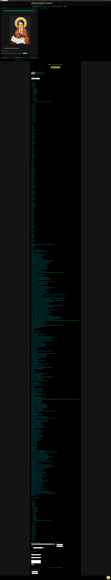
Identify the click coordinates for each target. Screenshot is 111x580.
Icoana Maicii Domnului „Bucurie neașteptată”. (39, 354)
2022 (33, 105)
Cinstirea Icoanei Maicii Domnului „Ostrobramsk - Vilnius (40, 339)
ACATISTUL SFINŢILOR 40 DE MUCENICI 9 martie (39, 282)
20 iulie (32, 167)
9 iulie (32, 246)
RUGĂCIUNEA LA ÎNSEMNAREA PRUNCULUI (38, 405)
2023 (33, 87)
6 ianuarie (33, 231)
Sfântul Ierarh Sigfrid (34, 434)
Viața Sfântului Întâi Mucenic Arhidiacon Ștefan (39, 475)
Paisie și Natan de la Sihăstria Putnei (37, 379)
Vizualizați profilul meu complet (40, 73)
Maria (32, 369)
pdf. (32, 381)
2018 (33, 111)
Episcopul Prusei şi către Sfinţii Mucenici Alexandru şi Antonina (41, 351)
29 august (33, 213)
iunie (34, 94)
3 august (32, 217)
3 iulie (32, 218)
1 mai (32, 125)
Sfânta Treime (33, 428)
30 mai (32, 221)
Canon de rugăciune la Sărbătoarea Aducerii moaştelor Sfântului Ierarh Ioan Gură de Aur (45, 318)
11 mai (32, 132)
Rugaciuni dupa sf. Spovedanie (36, 396)
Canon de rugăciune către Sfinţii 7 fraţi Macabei (39, 314)
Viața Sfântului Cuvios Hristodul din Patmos (38, 468)
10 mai (32, 129)
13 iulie (32, 138)
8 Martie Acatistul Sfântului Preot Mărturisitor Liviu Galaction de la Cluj (42, 244)
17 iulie (32, 152)
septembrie (35, 92)
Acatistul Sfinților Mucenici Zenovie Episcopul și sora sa (40, 288)
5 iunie (32, 227)
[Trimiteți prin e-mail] (23, 53)
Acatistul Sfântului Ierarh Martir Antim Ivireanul (39, 266)
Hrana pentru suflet (39, 72)
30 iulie (32, 220)
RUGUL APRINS (33, 415)
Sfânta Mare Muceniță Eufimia (36, 423)
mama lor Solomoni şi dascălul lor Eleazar (38, 366)
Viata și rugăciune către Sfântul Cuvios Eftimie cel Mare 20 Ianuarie (42, 456)
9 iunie (32, 247)
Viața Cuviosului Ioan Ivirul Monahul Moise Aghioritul (40, 457)
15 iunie (32, 145)
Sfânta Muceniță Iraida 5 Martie (36, 426)
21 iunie (32, 172)
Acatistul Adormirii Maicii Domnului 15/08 (38, 254)
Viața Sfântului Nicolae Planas (36, 487)
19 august (33, 156)
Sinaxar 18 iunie (33, 442)
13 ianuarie (33, 137)
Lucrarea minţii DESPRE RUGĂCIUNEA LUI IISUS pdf (39, 363)
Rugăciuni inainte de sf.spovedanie (37, 409)
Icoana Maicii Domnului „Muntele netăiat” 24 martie (39, 355)
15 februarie (33, 143)
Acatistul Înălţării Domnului (35, 257)
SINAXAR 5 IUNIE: (34, 447)
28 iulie (32, 211)
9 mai (32, 248)
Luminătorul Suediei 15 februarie (36, 365)
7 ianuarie (33, 237)
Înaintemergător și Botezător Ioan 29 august (38, 356)
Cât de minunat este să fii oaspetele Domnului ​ (39, 334)
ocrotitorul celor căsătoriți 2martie (37, 378)
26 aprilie (32, 197)
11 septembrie (33, 133)
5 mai (32, 228)
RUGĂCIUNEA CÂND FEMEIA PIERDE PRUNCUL (38, 403)
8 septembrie (33, 245)
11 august (33, 130)
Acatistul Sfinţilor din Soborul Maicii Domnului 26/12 (39, 286)
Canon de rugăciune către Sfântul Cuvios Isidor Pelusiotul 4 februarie (19, 10)
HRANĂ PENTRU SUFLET (41, 3)
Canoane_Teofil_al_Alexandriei (36, 295)
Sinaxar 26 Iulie (33, 444)
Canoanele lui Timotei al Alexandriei (37, 297)
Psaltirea (32, 387)
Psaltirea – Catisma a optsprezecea (37, 388)
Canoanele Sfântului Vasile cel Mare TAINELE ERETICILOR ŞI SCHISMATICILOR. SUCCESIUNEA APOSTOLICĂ (48, 298)
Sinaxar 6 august (34, 449)
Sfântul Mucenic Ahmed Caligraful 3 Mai (37, 435)
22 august (33, 173)
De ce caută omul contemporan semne (37, 342)
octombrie (35, 91)
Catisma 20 (33, 329)
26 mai (32, 203)
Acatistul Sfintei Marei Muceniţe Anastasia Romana (39, 277)
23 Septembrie (33, 185)
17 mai (32, 153)
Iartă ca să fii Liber (34, 352)
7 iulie (32, 238)
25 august (33, 192)
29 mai (32, 216)
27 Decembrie (33, 205)
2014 (33, 116)
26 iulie (32, 200)
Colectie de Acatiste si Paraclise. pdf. (37, 341)
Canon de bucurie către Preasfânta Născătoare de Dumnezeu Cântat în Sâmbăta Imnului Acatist (47, 300)
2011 (33, 120)
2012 (33, 119)
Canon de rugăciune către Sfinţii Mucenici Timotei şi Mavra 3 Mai (42, 315)
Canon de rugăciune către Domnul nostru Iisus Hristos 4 (40, 304)
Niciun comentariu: (18, 53)
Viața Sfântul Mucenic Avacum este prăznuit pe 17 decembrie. (41, 461)
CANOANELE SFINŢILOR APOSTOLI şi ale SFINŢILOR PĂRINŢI (41, 299)
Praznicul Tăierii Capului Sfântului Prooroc (38, 385)
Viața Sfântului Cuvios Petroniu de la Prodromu (39, 473)
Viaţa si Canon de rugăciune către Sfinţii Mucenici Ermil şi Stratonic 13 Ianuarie (44, 493)
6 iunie (32, 233)
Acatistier (45, 6)
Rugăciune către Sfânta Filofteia (36, 401)
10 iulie (32, 126)
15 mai (32, 146)
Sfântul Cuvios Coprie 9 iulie (35, 429)
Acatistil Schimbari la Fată (35, 253)
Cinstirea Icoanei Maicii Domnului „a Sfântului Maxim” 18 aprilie (41, 338)
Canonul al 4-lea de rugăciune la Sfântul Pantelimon (39, 322)
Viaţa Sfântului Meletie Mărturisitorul (37, 476)
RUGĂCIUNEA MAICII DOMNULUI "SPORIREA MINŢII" (40, 406)
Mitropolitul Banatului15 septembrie (37, 374)
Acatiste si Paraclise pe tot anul (37, 6)
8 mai (32, 243)
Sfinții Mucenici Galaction (35, 440)
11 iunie (32, 131)
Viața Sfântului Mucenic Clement (36, 479)
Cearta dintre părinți (34, 335)
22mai (32, 179)
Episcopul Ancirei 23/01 (35, 347)
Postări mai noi (4, 57)
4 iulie (32, 224)
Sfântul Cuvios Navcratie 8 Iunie (36, 432)
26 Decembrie (33, 199)
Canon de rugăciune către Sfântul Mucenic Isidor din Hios (40, 312)
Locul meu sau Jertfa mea (35, 362)
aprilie (34, 96)
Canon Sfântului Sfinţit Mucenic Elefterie (38, 321)
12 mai (32, 136)
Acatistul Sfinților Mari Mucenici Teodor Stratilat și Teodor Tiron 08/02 (42, 287)
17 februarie (33, 151)
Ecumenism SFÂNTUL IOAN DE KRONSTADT (38, 345)
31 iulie (32, 223)
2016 (33, 113)
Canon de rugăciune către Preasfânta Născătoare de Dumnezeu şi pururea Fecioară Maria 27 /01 (47, 305)
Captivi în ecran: (34, 328)
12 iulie (32, 135)
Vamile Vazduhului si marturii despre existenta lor (39, 455)
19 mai (32, 159)
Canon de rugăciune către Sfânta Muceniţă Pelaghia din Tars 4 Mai (42, 307)
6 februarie (33, 230)
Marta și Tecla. (33, 372)
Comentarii (59, 546)
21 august (33, 170)
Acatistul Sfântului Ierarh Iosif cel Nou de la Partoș (39, 265)
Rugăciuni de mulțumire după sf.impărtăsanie (38, 407)
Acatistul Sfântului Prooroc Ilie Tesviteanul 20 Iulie (39, 268)
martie (34, 98)
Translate (38, 79)
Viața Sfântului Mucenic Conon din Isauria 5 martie (39, 480)
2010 (33, 121)
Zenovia (32, 495)
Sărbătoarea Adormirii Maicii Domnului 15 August (39, 416)
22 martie (32, 177)
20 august (33, 166)
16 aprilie (32, 147)
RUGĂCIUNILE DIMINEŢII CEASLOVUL (37, 414)
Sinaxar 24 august (34, 443)
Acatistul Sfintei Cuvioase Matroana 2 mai (38, 274)
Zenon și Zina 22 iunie (34, 494)
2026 (33, 83)
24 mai (32, 190)
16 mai (32, 150)
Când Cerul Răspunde (34, 333)
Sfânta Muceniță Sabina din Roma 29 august (38, 427)
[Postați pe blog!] (24, 53)
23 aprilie (32, 180)
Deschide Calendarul (55, 67)
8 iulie (32, 241)
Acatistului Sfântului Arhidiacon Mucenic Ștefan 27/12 (40, 292)
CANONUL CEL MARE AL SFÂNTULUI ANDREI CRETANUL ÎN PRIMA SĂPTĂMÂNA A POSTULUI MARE (47, 325)
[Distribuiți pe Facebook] (25, 53)
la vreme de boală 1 (34, 361)
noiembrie (35, 90)
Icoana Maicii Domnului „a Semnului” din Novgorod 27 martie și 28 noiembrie (44, 353)
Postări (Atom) (21, 60)
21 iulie (32, 171)
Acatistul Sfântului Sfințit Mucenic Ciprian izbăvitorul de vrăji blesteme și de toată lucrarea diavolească (48, 272)
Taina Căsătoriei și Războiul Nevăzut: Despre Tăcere (39, 454)
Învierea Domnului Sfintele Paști (36, 358)
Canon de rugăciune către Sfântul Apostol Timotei (39, 308)
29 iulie (32, 214)
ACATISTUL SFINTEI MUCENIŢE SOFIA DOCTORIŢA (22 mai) (40, 279)
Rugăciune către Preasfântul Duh (36, 400)
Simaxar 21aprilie (34, 441)
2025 (33, 84)
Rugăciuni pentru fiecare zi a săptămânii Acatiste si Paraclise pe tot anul (43, 410)
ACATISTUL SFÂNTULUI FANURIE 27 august (38, 264)
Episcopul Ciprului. (34, 348)
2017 (33, 112)
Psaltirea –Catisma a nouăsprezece (37, 389)
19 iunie (32, 158)
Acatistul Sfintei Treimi (35, 280)
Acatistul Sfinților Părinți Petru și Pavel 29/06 (38, 291)
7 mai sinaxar (33, 240)
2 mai (32, 165)
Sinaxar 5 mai (33, 448)
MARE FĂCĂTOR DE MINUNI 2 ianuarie (37, 368)
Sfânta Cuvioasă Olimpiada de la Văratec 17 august (39, 420)
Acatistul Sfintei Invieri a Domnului (37, 275)
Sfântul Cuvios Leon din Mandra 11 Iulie (37, 430)
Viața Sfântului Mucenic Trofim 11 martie (38, 486)
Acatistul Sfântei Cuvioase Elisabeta (37, 259)
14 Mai (32, 140)
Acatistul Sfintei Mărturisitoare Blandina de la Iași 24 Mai (40, 278)
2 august (32, 163)
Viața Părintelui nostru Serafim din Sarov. (38, 460)
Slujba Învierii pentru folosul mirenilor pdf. (38, 450)
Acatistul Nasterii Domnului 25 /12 (36, 258)
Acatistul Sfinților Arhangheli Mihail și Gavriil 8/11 (39, 284)
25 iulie (32, 194)
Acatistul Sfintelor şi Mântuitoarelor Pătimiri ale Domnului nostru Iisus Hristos (44, 281)
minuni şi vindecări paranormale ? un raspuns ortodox (40, 373)
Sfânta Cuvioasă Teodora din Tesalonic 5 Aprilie (39, 421)
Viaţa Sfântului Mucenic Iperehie (36, 482)
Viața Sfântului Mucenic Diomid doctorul (38, 481)
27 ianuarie (33, 206)
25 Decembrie (33, 193)
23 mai (32, 184)
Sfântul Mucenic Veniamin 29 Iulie (36, 436)
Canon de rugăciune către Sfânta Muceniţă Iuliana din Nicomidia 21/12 (42, 306)
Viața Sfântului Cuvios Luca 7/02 (36, 470)
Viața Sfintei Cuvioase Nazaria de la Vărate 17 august (40, 490)
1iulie (32, 160)
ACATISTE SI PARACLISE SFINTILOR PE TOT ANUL (39, 251)
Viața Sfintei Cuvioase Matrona (36, 489)
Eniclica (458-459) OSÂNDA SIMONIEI (37, 346)
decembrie (35, 88)
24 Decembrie (33, 187)
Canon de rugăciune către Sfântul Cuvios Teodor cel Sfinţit (40, 311)
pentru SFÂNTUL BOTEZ (35, 382)
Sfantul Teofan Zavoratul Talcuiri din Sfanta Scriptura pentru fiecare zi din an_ (44, 417)
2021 (33, 525)
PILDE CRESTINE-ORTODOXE (36, 383)
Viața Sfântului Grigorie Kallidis (36, 474)
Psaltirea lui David (34, 392)
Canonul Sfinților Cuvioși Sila (36, 327)
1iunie (32, 162)
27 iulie (32, 207)
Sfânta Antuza (33, 419)
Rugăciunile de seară (34, 413)
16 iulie (32, 149)
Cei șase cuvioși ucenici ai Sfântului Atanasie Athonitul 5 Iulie (41, 336)
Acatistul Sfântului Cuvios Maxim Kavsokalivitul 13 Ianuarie (40, 261)
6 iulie (32, 232)
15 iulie (32, 144)
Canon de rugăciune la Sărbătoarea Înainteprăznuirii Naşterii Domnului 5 (43, 319)
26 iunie (32, 201)
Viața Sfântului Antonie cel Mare (36, 463)
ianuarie (34, 103)
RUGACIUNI (65, 6)
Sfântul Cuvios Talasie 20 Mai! (36, 433)
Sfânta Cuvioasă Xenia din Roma (36, 422)
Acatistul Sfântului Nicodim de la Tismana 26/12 (39, 267)
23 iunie (32, 183)
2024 (33, 86)
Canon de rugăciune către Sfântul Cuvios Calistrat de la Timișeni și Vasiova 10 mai (44, 309)
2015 (33, 115)
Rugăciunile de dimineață (35, 412)
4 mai (32, 225)
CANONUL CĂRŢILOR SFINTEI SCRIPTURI (37, 324)
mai (33, 95)
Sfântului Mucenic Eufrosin (35, 437)
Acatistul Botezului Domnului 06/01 (37, 255)
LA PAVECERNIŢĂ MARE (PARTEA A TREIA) (37, 360)
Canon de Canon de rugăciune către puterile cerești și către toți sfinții (42, 301)
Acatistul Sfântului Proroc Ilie (36, 270)
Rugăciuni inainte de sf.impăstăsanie (37, 408)
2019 (33, 109)
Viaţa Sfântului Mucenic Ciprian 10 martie (38, 477)
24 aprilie (32, 186)
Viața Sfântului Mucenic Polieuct (36, 484)
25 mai (32, 196)
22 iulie (32, 174)
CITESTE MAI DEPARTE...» (5, 51)
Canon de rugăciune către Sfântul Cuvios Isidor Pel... (42, 101)
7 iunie (32, 239)
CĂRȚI (49, 6)
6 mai (32, 234)
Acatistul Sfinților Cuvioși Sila (36, 285)
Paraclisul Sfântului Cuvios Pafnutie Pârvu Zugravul (39, 380)
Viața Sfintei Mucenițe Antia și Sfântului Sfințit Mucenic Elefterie (41, 491)
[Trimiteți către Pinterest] (26, 53)
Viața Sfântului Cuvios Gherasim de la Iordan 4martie (40, 467)
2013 (33, 117)
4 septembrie (33, 226)
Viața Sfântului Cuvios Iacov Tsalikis (37, 469)
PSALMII (32, 386)
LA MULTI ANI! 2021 (34, 359)
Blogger (60, 567)
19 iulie (32, 157)
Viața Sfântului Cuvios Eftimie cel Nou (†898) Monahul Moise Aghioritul (42, 466)
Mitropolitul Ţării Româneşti (35, 375)
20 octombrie (33, 169)
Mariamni (32, 371)
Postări (58, 544)
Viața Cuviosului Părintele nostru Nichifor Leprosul (39, 459)
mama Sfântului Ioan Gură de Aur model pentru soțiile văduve (41, 367)
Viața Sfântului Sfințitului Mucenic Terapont (38, 488)
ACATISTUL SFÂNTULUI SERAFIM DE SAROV (38, 271)
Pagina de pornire (18, 57)
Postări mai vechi (33, 57)
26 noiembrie (33, 204)
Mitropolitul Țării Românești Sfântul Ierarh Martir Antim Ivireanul (42, 376)
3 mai (32, 219)
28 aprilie (32, 210)
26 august (33, 198)
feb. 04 (35, 100)
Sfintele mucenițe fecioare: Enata (36, 439)
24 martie (32, 191)
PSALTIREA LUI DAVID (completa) (57, 6)
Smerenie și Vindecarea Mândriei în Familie (38, 453)
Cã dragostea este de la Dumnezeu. (37, 293)
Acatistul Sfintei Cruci (34, 273)
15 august (33, 142)
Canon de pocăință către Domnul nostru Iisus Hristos (40, 302)
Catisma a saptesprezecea (35, 331)
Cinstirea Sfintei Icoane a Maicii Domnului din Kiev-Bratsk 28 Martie (42, 340)
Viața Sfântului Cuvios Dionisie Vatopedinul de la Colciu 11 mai (41, 464)
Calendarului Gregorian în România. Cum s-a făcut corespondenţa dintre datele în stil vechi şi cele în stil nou (49, 294)
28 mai (32, 212)
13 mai (32, 139)
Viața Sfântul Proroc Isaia (35, 462)
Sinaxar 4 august (34, 446)
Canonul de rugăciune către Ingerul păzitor (38, 326)
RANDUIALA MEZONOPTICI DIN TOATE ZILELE (38, 394)
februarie (34, 99)
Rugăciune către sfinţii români (36, 402)
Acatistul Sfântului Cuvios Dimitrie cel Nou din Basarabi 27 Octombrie (42, 260)
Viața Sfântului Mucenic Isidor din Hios (37, 483)
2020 (33, 108)
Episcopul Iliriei (33, 349)
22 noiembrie (33, 178)
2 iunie (32, 164)
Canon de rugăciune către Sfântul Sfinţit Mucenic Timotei (40, 313)
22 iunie (32, 176)
